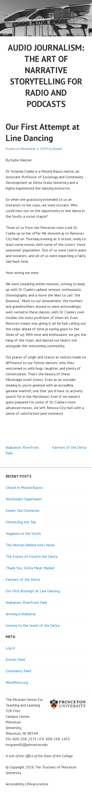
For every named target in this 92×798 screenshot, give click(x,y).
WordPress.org (17, 682)
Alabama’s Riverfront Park (26, 602)
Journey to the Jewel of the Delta (32, 625)
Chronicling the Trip (21, 522)
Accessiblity (15, 784)
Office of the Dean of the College (49, 755)
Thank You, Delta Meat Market (30, 568)
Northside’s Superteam (24, 499)
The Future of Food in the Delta (31, 556)
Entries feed (15, 659)
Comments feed (18, 671)
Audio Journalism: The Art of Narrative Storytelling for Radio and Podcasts (46, 75)
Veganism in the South (23, 533)
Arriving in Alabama (20, 614)
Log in (10, 648)
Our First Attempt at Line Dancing (33, 591)
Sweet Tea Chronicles (23, 510)
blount (57, 149)
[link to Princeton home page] (59, 720)
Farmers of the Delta (69, 447)
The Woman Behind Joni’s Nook (30, 545)
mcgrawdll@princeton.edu (27, 744)
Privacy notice (37, 784)
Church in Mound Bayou (24, 487)
